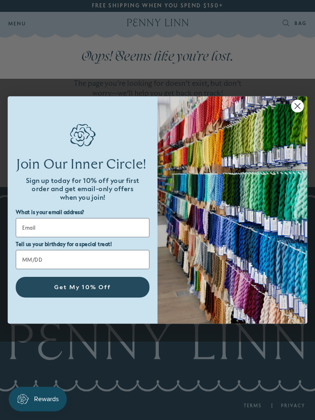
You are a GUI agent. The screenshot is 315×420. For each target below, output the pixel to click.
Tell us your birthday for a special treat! (64, 244)
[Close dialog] (297, 106)
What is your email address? (50, 212)
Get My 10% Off (82, 287)
